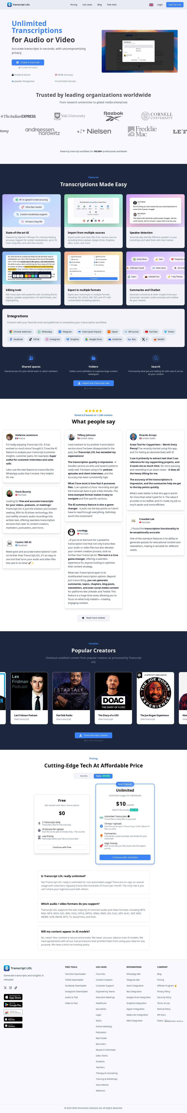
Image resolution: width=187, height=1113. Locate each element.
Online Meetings (104, 1026)
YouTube (22, 494)
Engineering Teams (105, 991)
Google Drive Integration (139, 997)
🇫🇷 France (20, 438)
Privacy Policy (163, 991)
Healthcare (101, 1003)
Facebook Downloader (76, 985)
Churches (100, 974)
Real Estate (101, 1038)
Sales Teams (102, 1055)
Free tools (112, 4)
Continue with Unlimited (125, 857)
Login (160, 4)
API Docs (161, 1014)
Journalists (101, 1009)
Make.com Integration (137, 1014)
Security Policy (164, 997)
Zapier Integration (135, 1009)
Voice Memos (102, 1084)
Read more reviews (95, 617)
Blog (99, 4)
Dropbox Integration (137, 1003)
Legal (98, 1014)
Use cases (87, 4)
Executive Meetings (105, 997)
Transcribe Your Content (96, 735)
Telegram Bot (133, 979)
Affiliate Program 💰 (167, 985)
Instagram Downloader (76, 991)
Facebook (22, 545)
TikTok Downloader (74, 979)
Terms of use (163, 1003)
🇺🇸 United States (85, 438)
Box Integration (134, 991)
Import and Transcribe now (95, 383)
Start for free (175, 4)
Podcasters (101, 1032)
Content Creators (104, 979)
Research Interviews (106, 1049)
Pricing (73, 4)
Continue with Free (62, 847)
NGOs (99, 1020)
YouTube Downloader (75, 974)
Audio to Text (71, 997)
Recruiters (101, 1044)
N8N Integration (135, 1020)
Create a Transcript (30, 62)
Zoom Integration (135, 985)
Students (100, 1061)
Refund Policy (163, 1009)
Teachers (100, 1067)
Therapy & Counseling (107, 1073)
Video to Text (71, 1003)
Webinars (100, 1090)
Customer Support (105, 985)
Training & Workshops (106, 1079)
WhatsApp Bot (133, 974)
